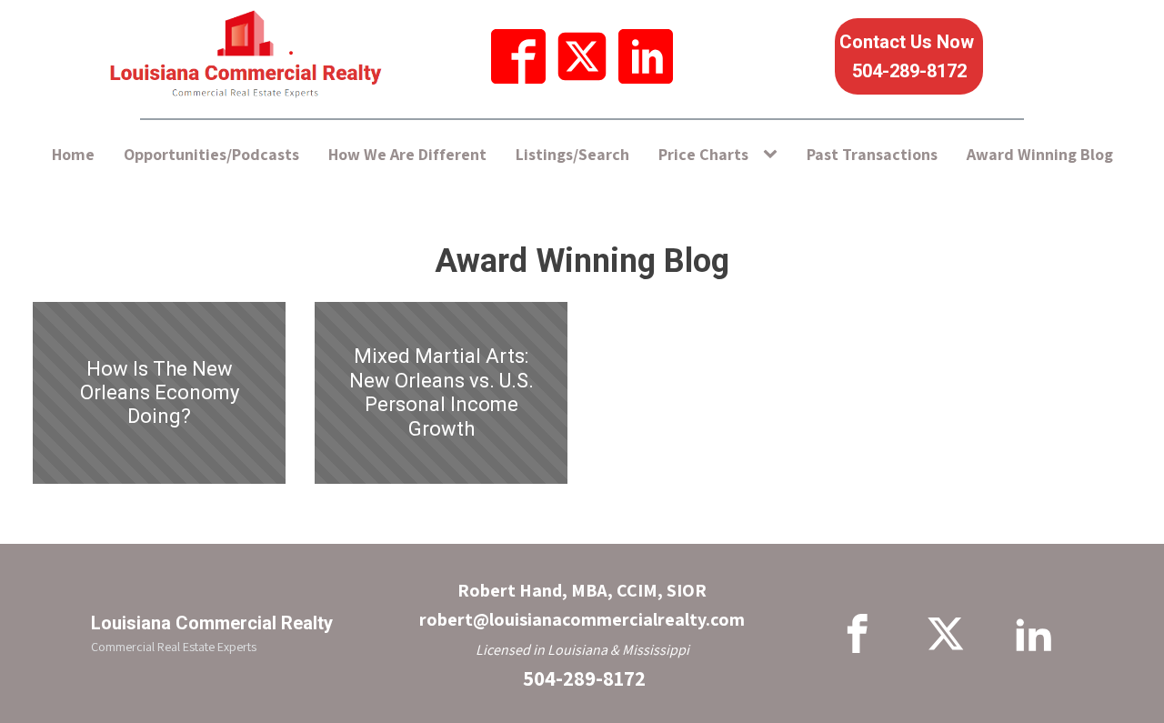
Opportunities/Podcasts (211, 154)
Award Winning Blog (1040, 154)
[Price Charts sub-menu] (774, 155)
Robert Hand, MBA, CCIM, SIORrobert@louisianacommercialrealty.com (582, 604)
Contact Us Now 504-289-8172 (908, 56)
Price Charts (703, 154)
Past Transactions (872, 154)
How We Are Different (407, 154)
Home (73, 154)
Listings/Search (572, 154)
